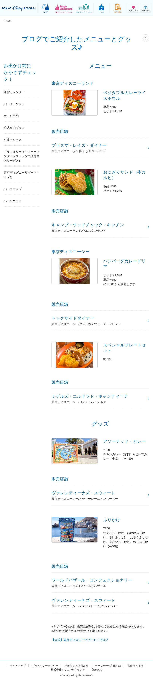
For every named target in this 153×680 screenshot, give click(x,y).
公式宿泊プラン (14, 128)
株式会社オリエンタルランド (68, 669)
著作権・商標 (135, 665)
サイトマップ (18, 665)
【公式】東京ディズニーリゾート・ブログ (79, 640)
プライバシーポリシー (45, 665)
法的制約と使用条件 (76, 665)
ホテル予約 (11, 116)
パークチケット (14, 104)
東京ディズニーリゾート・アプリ (22, 174)
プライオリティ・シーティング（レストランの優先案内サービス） (22, 156)
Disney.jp (96, 669)
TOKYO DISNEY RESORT (18, 8)
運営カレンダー (14, 92)
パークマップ (13, 189)
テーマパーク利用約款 (108, 665)
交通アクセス (13, 139)
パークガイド (13, 201)
